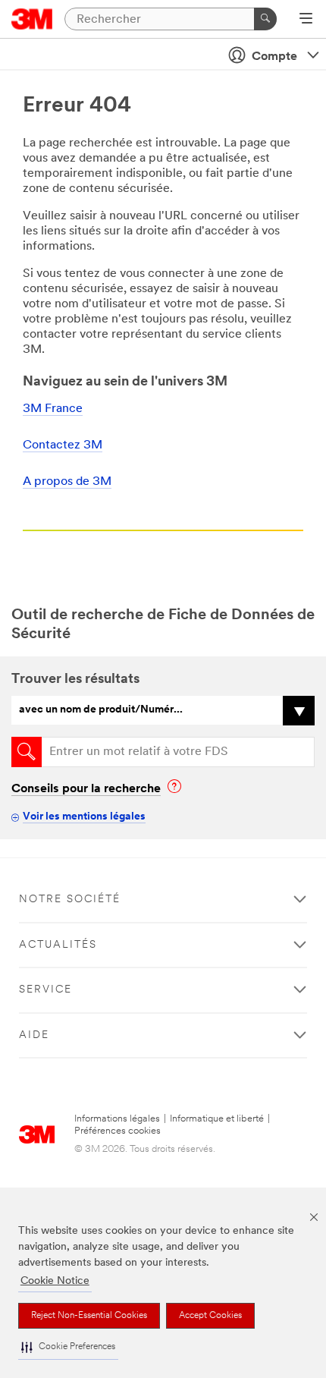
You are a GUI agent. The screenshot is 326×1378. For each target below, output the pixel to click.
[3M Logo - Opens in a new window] (32, 19)
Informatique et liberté (217, 1119)
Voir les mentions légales (84, 817)
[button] (68, 1347)
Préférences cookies (117, 1131)
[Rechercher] (265, 19)
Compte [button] (274, 57)
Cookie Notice (54, 1281)
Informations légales (117, 1119)
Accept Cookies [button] (210, 1315)
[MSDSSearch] (26, 752)
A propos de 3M (67, 482)
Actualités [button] (58, 945)
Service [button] (45, 990)
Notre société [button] (70, 899)
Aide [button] (34, 1035)
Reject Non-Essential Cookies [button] (89, 1315)
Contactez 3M (62, 445)
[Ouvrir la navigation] (305, 20)
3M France (53, 409)
